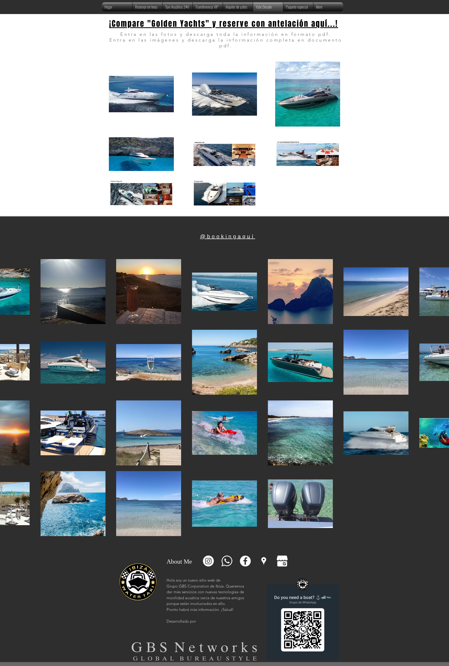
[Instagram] (208, 561)
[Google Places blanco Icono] (263, 561)
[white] (226, 561)
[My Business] (282, 561)
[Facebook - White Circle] (245, 561)
